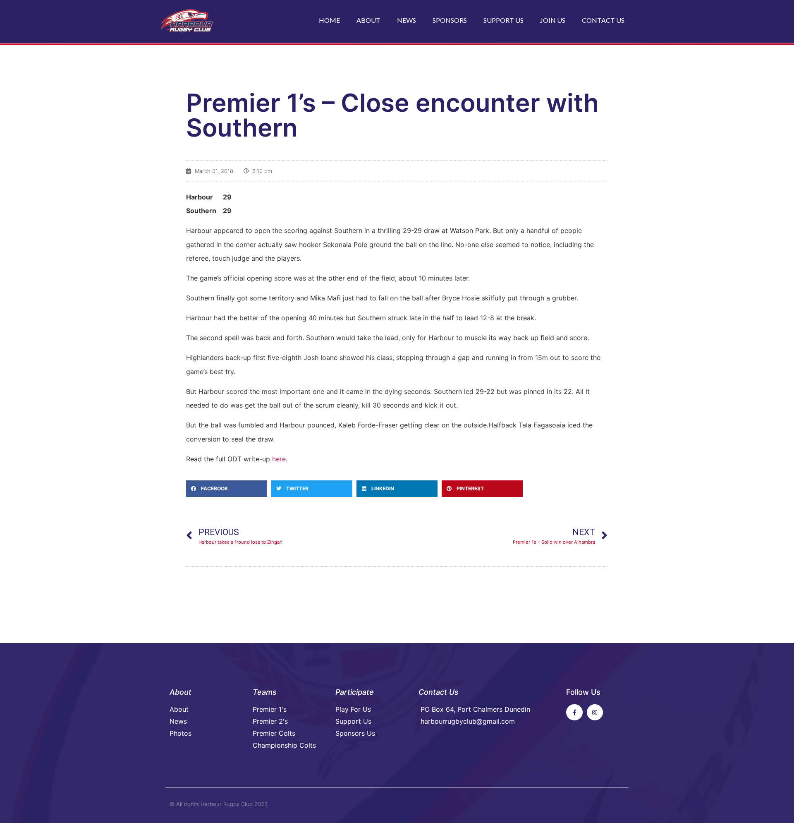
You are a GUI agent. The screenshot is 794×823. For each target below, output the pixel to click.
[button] (226, 488)
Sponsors (450, 20)
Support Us (503, 20)
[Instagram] (595, 712)
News (406, 20)
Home (329, 20)
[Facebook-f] (574, 712)
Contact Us (603, 20)
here (279, 459)
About (368, 20)
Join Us (552, 20)
